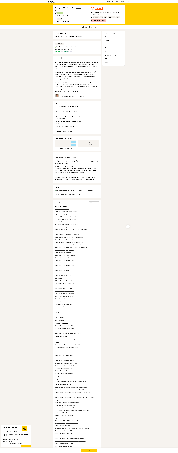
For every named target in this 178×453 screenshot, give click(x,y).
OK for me (25, 446)
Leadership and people (111, 55)
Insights (107, 40)
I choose (16, 446)
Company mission (110, 36)
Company (93, 27)
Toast (78, 8)
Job (86, 27)
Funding (107, 51)
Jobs (106, 62)
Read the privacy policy (7, 441)
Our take (107, 44)
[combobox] (89, 203)
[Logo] (51, 2)
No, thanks (6, 446)
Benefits (107, 47)
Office (106, 58)
